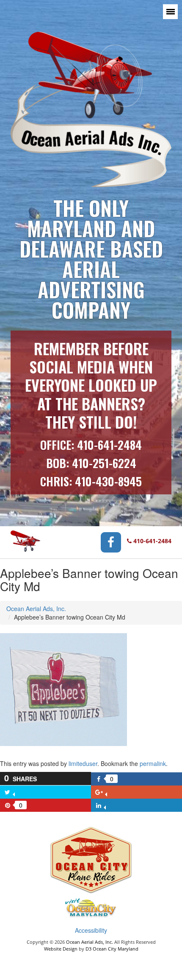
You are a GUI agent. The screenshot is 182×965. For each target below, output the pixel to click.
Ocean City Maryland (115, 948)
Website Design (60, 948)
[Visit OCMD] (91, 909)
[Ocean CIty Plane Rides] (91, 861)
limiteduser (83, 763)
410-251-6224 (104, 462)
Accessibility (91, 930)
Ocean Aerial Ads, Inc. (36, 608)
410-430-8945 (108, 481)
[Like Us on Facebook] (111, 541)
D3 (88, 948)
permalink (153, 763)
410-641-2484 (109, 444)
